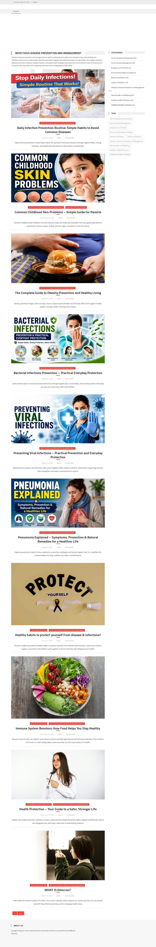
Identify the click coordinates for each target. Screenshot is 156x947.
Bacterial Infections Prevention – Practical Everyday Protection (58, 373)
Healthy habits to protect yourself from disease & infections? (58, 635)
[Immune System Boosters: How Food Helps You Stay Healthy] (58, 687)
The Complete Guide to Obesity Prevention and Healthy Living (58, 293)
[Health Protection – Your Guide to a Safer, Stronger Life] (58, 774)
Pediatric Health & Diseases (76, 207)
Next (20, 913)
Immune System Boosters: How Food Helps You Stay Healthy (58, 728)
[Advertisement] (78, 31)
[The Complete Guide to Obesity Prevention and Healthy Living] (58, 258)
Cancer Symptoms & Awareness (122, 58)
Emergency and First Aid (119, 68)
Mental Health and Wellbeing (121, 95)
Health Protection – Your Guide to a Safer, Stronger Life (58, 809)
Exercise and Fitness (118, 77)
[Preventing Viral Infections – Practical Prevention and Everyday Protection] (58, 418)
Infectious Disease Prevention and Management (57, 123)
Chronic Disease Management (121, 63)
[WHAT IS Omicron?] (58, 855)
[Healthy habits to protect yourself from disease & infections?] (58, 594)
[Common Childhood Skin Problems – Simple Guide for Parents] (58, 177)
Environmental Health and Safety (39, 804)
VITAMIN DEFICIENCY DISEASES (121, 105)
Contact (35, 2)
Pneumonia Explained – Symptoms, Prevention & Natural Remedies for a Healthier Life (58, 539)
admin (59, 138)
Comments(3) (70, 734)
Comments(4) (69, 640)
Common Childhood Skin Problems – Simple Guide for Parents (58, 212)
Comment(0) (69, 138)
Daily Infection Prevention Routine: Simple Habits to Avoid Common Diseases (58, 130)
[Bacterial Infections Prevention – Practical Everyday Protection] (58, 338)
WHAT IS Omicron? (58, 890)
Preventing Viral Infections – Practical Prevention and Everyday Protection (58, 455)
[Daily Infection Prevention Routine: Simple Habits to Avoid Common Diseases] (58, 88)
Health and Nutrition (38, 630)
